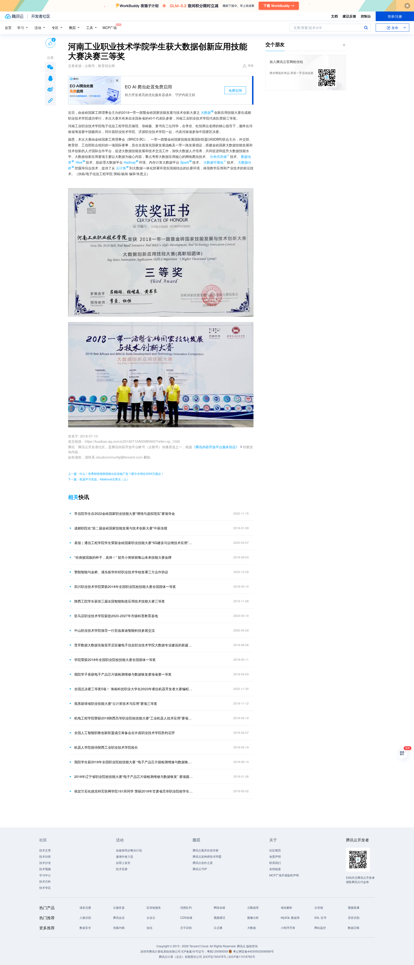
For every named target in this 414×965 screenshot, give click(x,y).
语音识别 (353, 917)
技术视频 (45, 869)
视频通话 (219, 917)
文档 (334, 16)
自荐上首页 (123, 863)
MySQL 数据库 (290, 917)
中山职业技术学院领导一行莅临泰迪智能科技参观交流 (114, 630)
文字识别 (186, 927)
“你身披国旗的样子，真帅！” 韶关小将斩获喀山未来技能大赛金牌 (123, 557)
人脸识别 (85, 917)
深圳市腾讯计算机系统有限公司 (160, 951)
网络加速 (219, 907)
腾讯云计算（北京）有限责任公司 (180, 956)
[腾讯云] (14, 16)
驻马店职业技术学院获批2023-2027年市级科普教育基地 (116, 615)
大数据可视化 (213, 162)
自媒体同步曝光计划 (129, 850)
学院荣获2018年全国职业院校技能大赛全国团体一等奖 (115, 659)
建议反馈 (349, 16)
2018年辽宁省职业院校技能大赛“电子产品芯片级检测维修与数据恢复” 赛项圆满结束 (134, 776)
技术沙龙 (45, 863)
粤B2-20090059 (218, 951)
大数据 (251, 927)
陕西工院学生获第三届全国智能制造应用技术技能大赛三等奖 (119, 601)
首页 (8, 27)
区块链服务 (154, 907)
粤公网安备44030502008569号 (253, 951)
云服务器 (119, 907)
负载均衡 (119, 927)
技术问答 (45, 856)
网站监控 (320, 927)
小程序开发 (288, 927)
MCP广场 (110, 27)
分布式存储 (218, 156)
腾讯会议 (119, 917)
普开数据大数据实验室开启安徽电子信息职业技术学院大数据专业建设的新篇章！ (134, 645)
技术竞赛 (121, 869)
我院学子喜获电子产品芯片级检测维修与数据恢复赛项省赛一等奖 (123, 674)
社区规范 (275, 850)
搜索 (366, 27)
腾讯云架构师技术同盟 (207, 856)
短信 (149, 927)
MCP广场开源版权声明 (284, 875)
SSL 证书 (320, 917)
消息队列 (186, 907)
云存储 (318, 907)
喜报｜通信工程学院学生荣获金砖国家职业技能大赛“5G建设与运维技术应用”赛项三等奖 (134, 542)
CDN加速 (186, 917)
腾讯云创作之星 (203, 863)
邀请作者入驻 (124, 856)
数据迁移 (353, 927)
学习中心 (45, 875)
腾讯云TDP (200, 869)
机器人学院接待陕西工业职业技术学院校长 (106, 747)
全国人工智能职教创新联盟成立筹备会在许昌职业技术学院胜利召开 (124, 732)
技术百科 (45, 881)
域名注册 (85, 907)
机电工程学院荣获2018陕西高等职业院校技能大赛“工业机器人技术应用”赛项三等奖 (134, 718)
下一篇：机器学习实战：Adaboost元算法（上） (98, 479)
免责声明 (275, 856)
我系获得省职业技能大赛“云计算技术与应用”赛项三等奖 (115, 703)
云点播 (218, 927)
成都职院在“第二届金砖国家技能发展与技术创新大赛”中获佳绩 (120, 528)
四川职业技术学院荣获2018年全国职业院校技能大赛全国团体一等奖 (125, 586)
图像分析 (253, 917)
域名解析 (286, 907)
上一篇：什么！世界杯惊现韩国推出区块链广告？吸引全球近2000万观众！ (116, 473)
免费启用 (235, 90)
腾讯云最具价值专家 (205, 850)
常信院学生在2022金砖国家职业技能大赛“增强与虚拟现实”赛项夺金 (124, 513)
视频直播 (353, 907)
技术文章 (45, 850)
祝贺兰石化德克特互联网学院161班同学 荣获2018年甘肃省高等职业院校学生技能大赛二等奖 (134, 791)
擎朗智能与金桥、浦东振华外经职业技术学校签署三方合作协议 (121, 571)
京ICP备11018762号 (241, 956)
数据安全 (85, 927)
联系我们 (275, 863)
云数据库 (253, 907)
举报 (250, 65)
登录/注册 (395, 16)
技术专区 (45, 887)
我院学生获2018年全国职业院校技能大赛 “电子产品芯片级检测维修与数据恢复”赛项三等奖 (134, 761)
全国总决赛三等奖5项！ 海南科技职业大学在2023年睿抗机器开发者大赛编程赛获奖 (134, 688)
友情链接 (275, 869)
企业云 (151, 917)
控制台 (366, 16)
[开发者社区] (40, 16)
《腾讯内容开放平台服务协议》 (215, 446)
